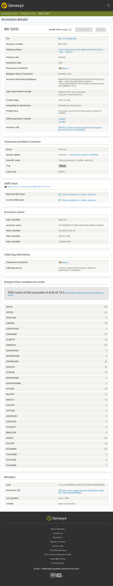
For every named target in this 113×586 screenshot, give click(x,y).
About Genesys (58, 529)
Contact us (58, 533)
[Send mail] (5, 186)
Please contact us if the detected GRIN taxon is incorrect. (29, 186)
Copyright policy (57, 558)
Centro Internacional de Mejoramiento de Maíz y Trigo (80, 50)
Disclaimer (58, 537)
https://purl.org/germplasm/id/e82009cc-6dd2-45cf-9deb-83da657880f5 (81, 491)
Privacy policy (57, 563)
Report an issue (57, 541)
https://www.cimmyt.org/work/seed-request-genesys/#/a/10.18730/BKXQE (80, 128)
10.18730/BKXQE (68, 38)
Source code (58, 546)
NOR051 (62, 119)
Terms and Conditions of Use (57, 554)
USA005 (61, 121)
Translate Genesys (57, 550)
